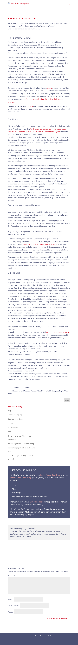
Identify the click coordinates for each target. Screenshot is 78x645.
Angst (30, 106)
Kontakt (48, 636)
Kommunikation (36, 502)
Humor (10, 423)
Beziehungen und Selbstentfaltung (21, 443)
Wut (9, 432)
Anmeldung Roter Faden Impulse (39, 521)
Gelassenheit (13, 427)
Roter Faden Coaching (50, 475)
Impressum (29, 636)
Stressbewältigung (15, 415)
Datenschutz (39, 636)
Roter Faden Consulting (20, 477)
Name (10, 599)
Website (10, 612)
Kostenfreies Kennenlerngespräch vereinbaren (36, 543)
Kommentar (12, 576)
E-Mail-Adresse (13, 606)
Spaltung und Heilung (16, 419)
